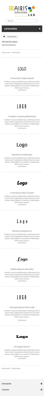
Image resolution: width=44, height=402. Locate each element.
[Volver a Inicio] (4, 36)
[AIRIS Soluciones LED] (22, 11)
